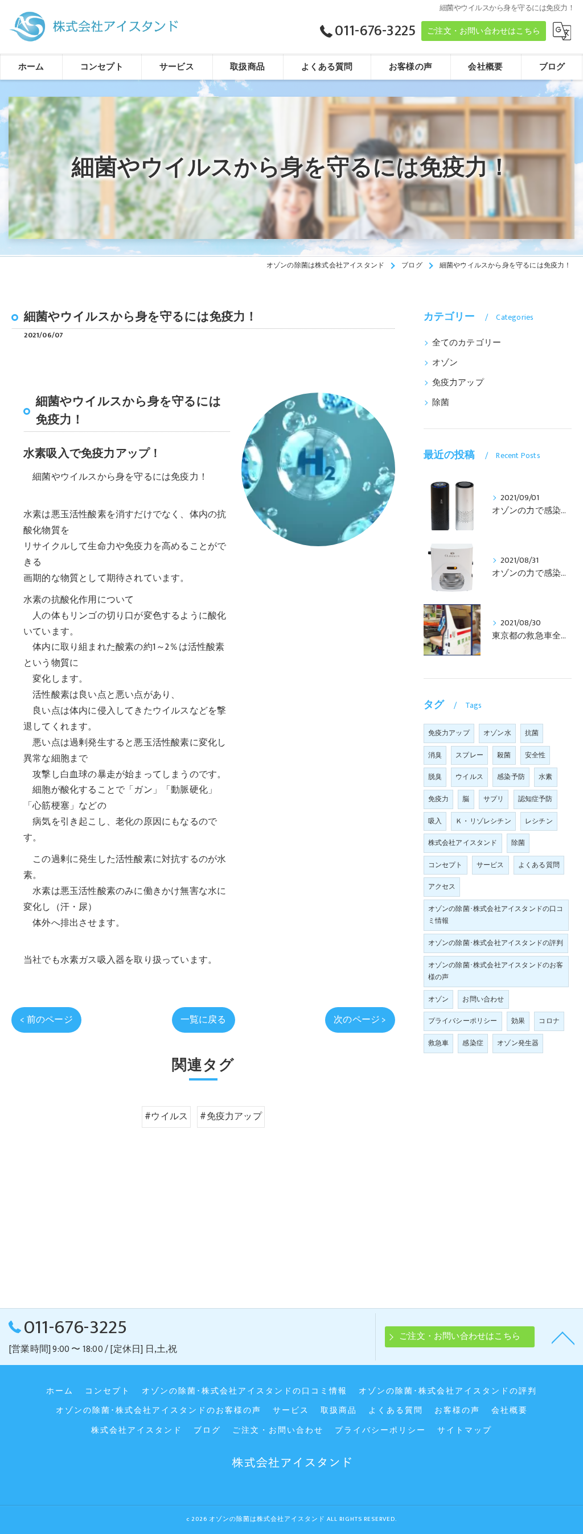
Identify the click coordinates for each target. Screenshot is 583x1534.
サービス (490, 865)
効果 (518, 1020)
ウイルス (469, 776)
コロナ (549, 1020)
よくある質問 (539, 865)
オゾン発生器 (518, 1043)
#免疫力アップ (230, 1116)
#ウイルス (166, 1116)
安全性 (535, 755)
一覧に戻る (203, 1019)
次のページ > (360, 1019)
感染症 (472, 1043)
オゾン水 (497, 733)
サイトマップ (464, 1430)
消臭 (435, 755)
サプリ (493, 799)
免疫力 (438, 799)
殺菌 (504, 755)
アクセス (442, 886)
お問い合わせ (483, 999)
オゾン (445, 363)
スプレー (469, 755)
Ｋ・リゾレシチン (483, 821)
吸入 (435, 821)
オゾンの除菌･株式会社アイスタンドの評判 (496, 943)
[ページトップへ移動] (563, 1337)
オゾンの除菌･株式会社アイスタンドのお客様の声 (496, 971)
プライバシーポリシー (463, 1020)
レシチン (539, 821)
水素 (545, 776)
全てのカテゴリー (467, 343)
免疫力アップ (458, 383)
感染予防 (511, 776)
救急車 (438, 1043)
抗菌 (532, 733)
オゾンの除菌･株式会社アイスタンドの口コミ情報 (496, 915)
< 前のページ (46, 1019)
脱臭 (435, 776)
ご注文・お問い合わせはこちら (483, 31)
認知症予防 (535, 799)
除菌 (440, 403)
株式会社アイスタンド (463, 842)
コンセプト (445, 865)
